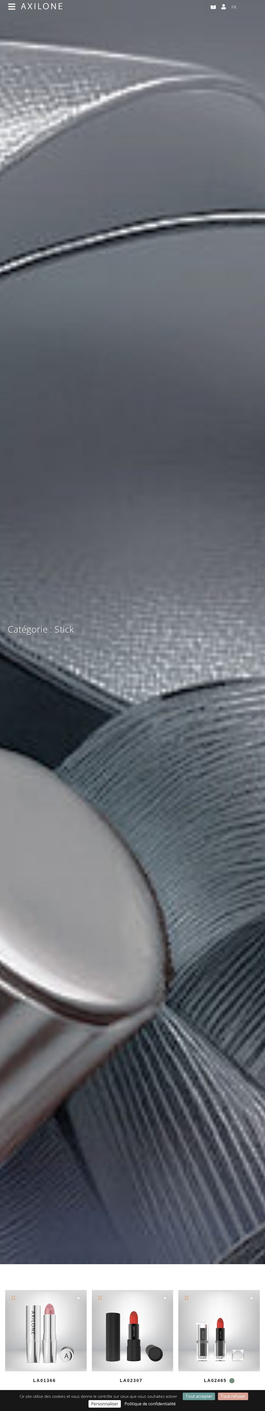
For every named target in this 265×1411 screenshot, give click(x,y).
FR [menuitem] (233, 7)
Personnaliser (104, 1404)
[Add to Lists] (13, 1298)
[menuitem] (244, 7)
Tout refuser (233, 1396)
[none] (244, 7)
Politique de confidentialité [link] (150, 1404)
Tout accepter (198, 1396)
